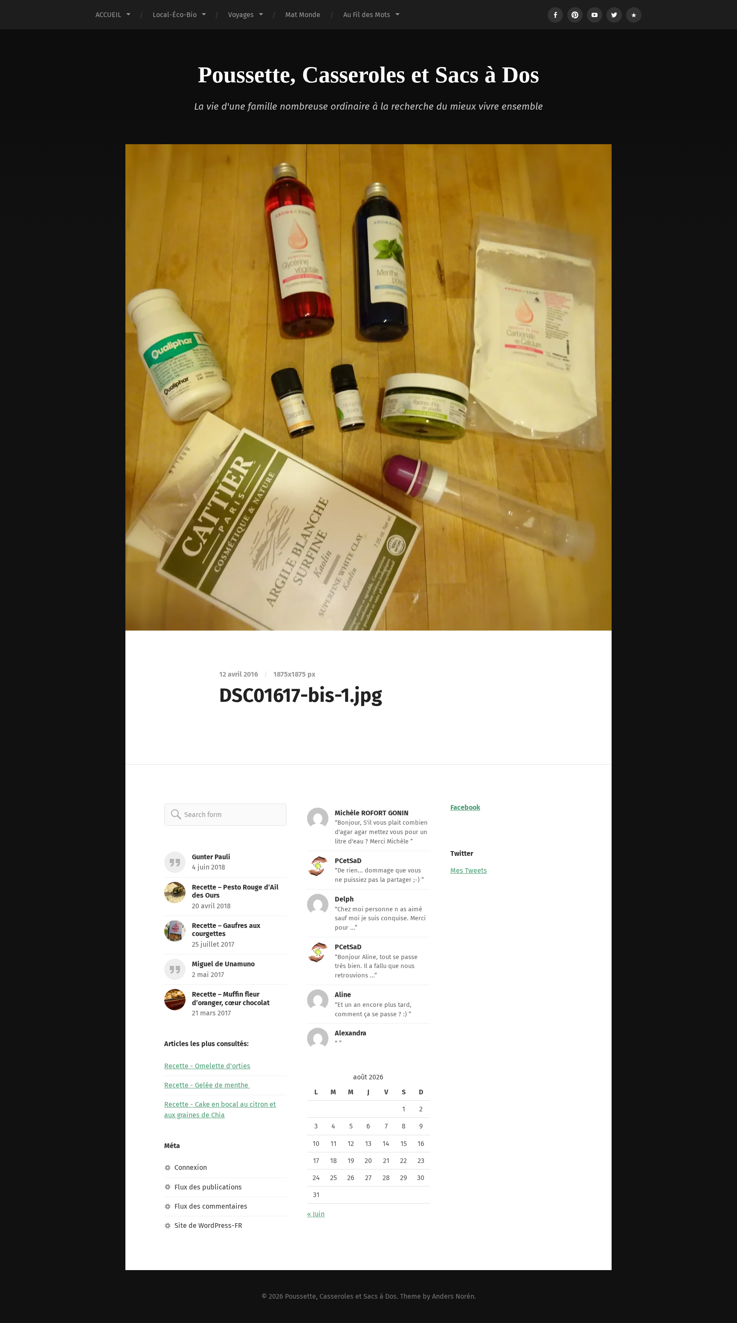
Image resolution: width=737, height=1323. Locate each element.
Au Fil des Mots (366, 15)
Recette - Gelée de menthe (207, 1085)
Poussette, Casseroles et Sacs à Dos (368, 74)
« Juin (316, 1214)
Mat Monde (302, 15)
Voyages (241, 15)
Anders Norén (453, 1296)
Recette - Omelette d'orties (207, 1066)
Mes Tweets (468, 870)
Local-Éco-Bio (175, 15)
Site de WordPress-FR (208, 1225)
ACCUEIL (108, 15)
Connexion (190, 1167)
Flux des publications (208, 1187)
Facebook (465, 807)
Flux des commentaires (210, 1206)
